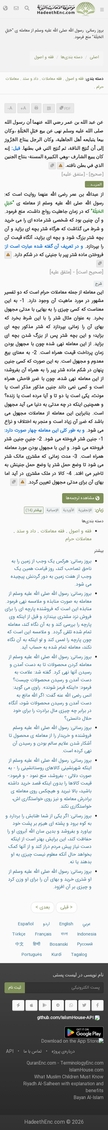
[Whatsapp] (71, 1005)
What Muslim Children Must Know (69, 1077)
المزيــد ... (94, 184)
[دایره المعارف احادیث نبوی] (66, 9)
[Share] (49, 108)
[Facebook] (98, 1005)
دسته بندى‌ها (71, 57)
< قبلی (66, 907)
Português (31, 954)
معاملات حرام (78, 539)
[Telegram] (58, 1005)
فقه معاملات (52, 79)
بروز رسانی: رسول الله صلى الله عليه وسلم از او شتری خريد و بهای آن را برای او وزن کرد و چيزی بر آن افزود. (50, 879)
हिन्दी (36, 944)
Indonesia (86, 934)
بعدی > (42, 907)
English (66, 924)
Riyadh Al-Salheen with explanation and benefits (63, 1087)
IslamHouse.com (86, 1070)
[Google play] (45, 1005)
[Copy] (52, 165)
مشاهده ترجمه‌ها (80, 498)
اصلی (94, 57)
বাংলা (64, 934)
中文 (19, 944)
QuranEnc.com (41, 1063)
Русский (85, 944)
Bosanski (59, 944)
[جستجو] (27, 9)
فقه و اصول (44, 57)
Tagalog (79, 954)
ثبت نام (14, 987)
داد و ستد (30, 79)
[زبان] (5, 9)
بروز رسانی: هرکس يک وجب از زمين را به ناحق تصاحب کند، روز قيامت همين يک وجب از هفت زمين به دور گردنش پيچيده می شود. (51, 573)
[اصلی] (102, 9)
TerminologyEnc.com (82, 1063)
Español (26, 924)
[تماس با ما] (16, 9)
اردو (46, 924)
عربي (86, 924)
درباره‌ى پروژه (63, 1051)
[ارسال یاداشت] (60, 165)
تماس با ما (32, 1051)
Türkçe (19, 934)
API (10, 1051)
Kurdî (56, 954)
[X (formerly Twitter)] (84, 1005)
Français (43, 934)
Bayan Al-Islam (89, 1097)
